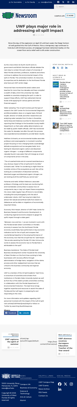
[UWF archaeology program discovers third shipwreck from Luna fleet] (56, 111)
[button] (11, 313)
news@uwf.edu (8, 388)
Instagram (62, 68)
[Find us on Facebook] (58, 2)
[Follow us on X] (63, 2)
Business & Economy (28, 388)
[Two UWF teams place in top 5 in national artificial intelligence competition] (56, 128)
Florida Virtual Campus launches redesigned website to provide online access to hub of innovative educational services (66, 90)
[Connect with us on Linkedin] (73, 2)
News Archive (44, 389)
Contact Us (43, 396)
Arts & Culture (25, 397)
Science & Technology (25, 392)
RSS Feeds (42, 392)
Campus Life (59, 16)
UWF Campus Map (46, 382)
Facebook (54, 68)
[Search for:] (65, 7)
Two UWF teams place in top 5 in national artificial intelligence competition (66, 127)
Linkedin (66, 68)
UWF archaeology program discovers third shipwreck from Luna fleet (66, 111)
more (71, 15)
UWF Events (43, 386)
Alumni (23, 400)
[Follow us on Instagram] (68, 2)
